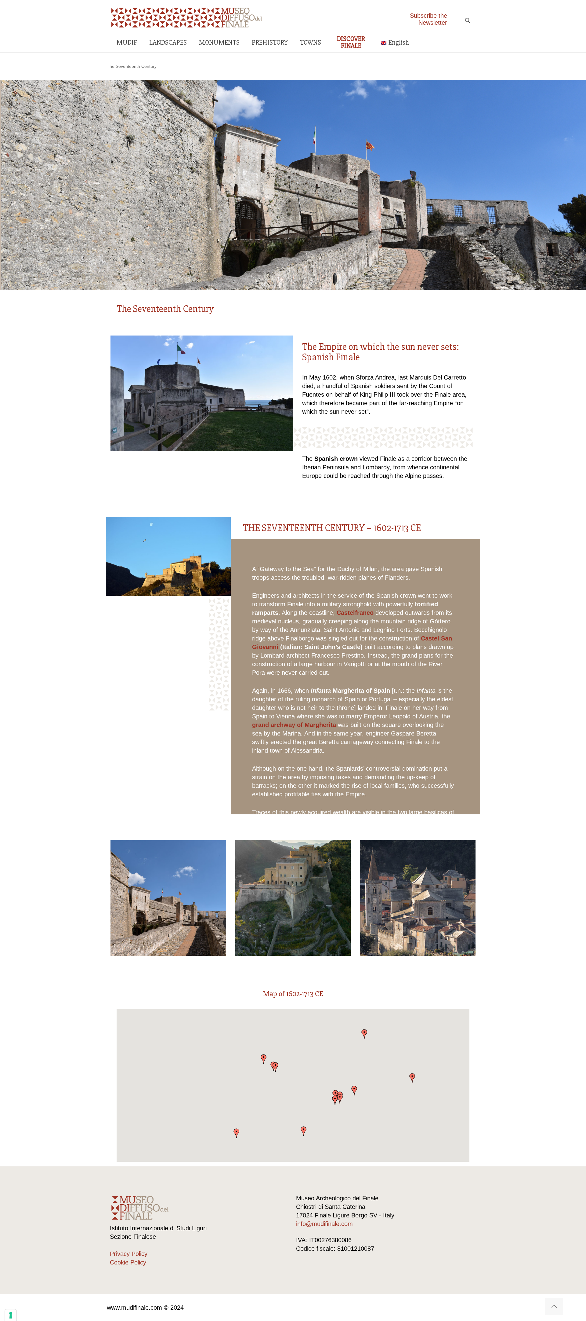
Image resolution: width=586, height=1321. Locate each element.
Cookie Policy (128, 1262)
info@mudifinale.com (324, 1223)
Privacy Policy (128, 1253)
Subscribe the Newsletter (428, 19)
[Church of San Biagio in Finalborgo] (418, 898)
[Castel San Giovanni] (293, 898)
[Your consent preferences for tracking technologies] (10, 1315)
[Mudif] (186, 17)
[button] (354, 1090)
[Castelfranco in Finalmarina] (168, 898)
